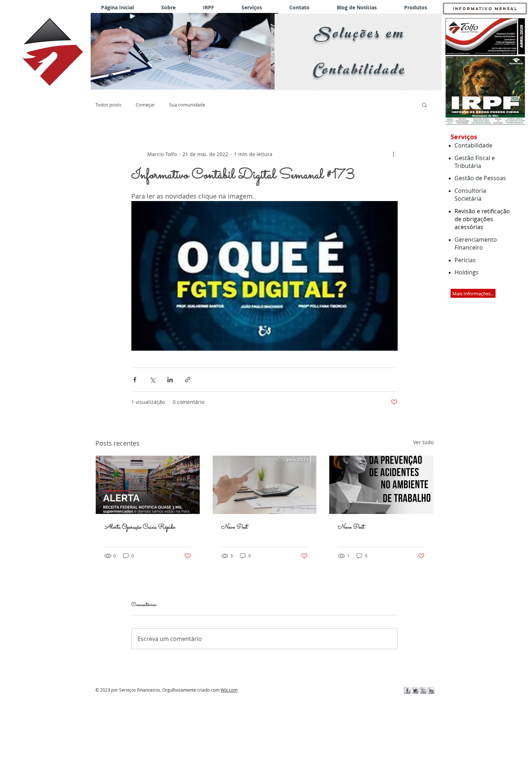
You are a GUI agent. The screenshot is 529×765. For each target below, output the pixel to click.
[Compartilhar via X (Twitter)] (152, 379)
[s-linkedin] (431, 690)
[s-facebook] (407, 690)
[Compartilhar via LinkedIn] (170, 379)
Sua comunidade (187, 104)
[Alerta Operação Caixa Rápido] (148, 485)
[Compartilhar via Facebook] (134, 379)
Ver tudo (423, 442)
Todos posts (108, 104)
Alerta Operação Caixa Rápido (139, 527)
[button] (184, 51)
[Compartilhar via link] (187, 379)
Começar (145, 104)
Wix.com (229, 690)
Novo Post (234, 527)
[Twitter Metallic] (415, 690)
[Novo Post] (265, 485)
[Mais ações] (393, 154)
